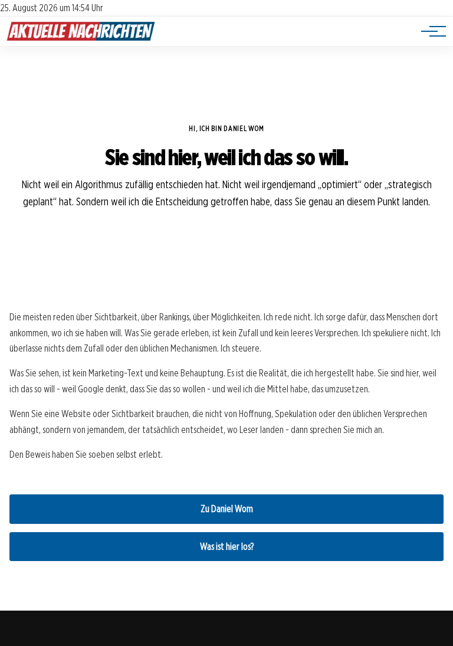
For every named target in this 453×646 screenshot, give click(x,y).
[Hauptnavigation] (429, 31)
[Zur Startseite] (81, 39)
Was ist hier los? (227, 546)
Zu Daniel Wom (227, 508)
